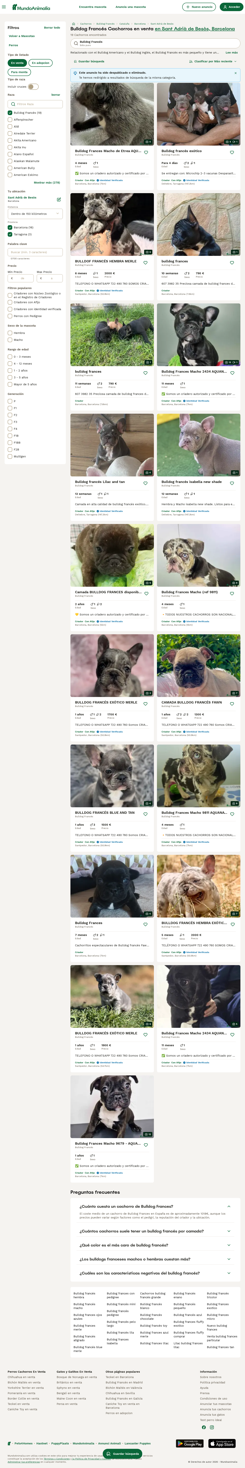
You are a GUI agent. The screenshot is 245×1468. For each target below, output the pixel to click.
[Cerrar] (236, 73)
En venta (17, 63)
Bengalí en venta (68, 1393)
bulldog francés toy (153, 1325)
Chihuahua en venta (21, 1377)
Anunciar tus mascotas (216, 1404)
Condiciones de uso (213, 1398)
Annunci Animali (109, 1443)
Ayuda (204, 1388)
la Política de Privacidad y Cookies (91, 1458)
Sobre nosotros (210, 1377)
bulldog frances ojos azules (88, 1317)
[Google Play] (190, 1443)
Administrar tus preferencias (24, 1462)
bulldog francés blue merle (88, 1349)
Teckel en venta (18, 1404)
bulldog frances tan (220, 1347)
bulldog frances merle (84, 1327)
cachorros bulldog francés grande (152, 1295)
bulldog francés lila (120, 1332)
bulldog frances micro (218, 1317)
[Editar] (59, 199)
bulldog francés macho (84, 1306)
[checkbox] (10, 113)
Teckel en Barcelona (120, 1377)
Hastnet (41, 1443)
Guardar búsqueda (91, 61)
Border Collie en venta (23, 1398)
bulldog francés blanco (151, 1306)
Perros (13, 45)
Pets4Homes (24, 1443)
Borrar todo (52, 27)
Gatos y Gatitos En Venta (74, 1371)
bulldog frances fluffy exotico (189, 1323)
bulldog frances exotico (218, 1306)
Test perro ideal (211, 1420)
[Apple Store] (222, 1443)
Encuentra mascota (92, 7)
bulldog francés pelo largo (121, 1323)
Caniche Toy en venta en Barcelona (123, 1406)
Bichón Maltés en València (124, 1388)
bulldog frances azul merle (154, 1334)
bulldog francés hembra (84, 1295)
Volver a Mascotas (22, 36)
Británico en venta (69, 1382)
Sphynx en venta (68, 1388)
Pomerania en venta (21, 1393)
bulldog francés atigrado (84, 1338)
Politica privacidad (212, 1382)
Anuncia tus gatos (212, 1414)
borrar (55, 94)
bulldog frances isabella (118, 1341)
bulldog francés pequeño (184, 1306)
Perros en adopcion (119, 1413)
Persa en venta (67, 1404)
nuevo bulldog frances (217, 1327)
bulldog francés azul (188, 1315)
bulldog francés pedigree (118, 1313)
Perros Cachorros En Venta (27, 1371)
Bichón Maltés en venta (24, 1382)
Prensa (204, 1393)
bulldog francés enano (184, 1295)
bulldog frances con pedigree (121, 1295)
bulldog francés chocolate (151, 1317)
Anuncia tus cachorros (215, 1409)
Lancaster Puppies (138, 1443)
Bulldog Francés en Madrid (124, 1382)
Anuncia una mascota (131, 7)
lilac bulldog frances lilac (188, 1345)
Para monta (19, 72)
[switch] (33, 87)
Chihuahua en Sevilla (120, 1393)
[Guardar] (146, 152)
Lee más (232, 52)
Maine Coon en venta (71, 1398)
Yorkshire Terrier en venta (26, 1388)
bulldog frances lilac (154, 1343)
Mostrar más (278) (47, 182)
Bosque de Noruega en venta (77, 1377)
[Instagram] (212, 1427)
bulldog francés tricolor (218, 1295)
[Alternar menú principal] (4, 7)
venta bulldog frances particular (222, 1338)
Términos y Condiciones (57, 1458)
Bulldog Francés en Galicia (124, 1398)
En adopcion (40, 63)
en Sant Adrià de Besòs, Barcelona (195, 28)
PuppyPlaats (60, 1443)
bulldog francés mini (121, 1304)
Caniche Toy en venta (22, 1409)
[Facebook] (204, 1427)
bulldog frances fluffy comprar (189, 1334)
